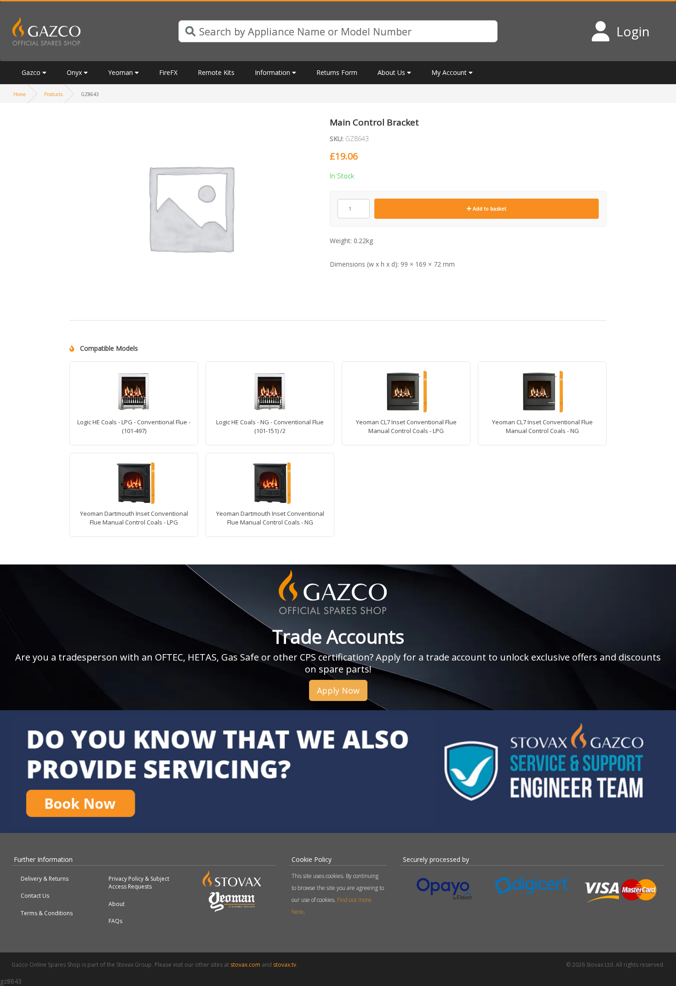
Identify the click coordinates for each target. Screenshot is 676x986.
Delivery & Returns (45, 879)
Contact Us (35, 896)
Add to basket (488, 208)
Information (272, 72)
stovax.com (245, 965)
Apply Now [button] (338, 690)
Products (53, 94)
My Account (449, 72)
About (117, 904)
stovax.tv (284, 965)
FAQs (115, 921)
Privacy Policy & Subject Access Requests (139, 882)
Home (19, 94)
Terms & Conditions (47, 913)
